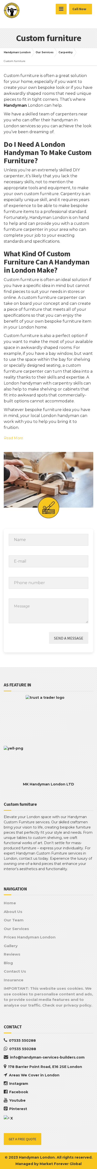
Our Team (14, 920)
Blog (8, 963)
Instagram (18, 1083)
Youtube (17, 1100)
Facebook (18, 1092)
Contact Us (15, 971)
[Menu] (61, 9)
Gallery (11, 945)
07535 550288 (22, 1040)
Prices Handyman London (29, 937)
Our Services (16, 928)
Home (10, 903)
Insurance (13, 980)
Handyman (15, 105)
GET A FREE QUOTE (22, 1139)
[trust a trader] (48, 718)
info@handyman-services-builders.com (47, 1057)
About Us (13, 911)
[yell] (48, 761)
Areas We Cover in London (34, 1075)
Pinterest (18, 1109)
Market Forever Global (61, 1164)
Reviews (12, 954)
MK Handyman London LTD (48, 784)
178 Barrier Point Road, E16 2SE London (45, 1067)
